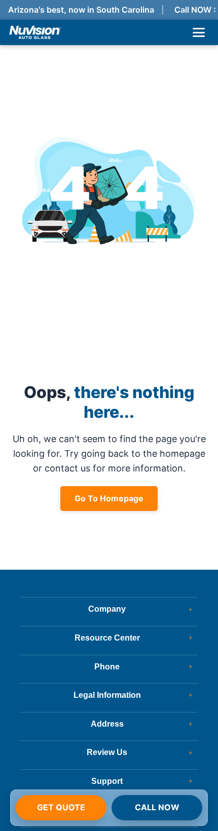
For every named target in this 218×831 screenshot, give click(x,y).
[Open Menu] (199, 32)
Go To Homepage (109, 498)
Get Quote (61, 807)
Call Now (157, 807)
